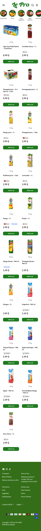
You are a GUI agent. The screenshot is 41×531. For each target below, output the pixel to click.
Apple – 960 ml (8, 391)
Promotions (5, 487)
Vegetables (5, 493)
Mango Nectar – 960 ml (11, 261)
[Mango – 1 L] (11, 203)
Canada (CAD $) (7, 504)
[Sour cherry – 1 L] (11, 419)
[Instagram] (7, 469)
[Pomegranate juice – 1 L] (30, 74)
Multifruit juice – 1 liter (10, 175)
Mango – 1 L (7, 218)
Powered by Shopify (8, 525)
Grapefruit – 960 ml (28, 304)
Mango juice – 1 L (9, 132)
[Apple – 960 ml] (11, 376)
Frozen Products (26, 497)
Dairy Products (25, 490)
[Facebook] (3, 469)
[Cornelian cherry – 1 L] (30, 31)
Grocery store (25, 487)
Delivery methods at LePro (10, 480)
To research (5, 473)
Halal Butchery (6, 497)
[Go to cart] (37, 5)
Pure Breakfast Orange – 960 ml (29, 392)
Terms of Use (25, 473)
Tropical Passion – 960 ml (10, 349)
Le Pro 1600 (18, 522)
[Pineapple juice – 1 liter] (30, 117)
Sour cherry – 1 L (8, 434)
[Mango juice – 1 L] (11, 117)
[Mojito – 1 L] (30, 203)
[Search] (32, 5)
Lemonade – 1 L (27, 175)
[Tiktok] (10, 469)
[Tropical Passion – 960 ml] (11, 332)
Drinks (23, 493)
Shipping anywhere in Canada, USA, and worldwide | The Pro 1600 (29, 479)
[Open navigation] (3, 5)
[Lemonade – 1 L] (30, 160)
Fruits (3, 490)
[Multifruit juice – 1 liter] (11, 160)
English (19, 504)
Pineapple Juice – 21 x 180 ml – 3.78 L (10, 90)
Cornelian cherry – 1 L (29, 46)
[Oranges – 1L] (11, 289)
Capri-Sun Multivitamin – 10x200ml (11, 48)
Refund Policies (7, 477)
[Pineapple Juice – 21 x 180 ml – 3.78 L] (11, 74)
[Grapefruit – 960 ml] (30, 289)
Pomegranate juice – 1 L (30, 89)
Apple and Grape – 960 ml (30, 349)
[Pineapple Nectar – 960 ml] (30, 246)
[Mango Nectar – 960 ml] (11, 246)
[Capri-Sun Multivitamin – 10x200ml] (11, 31)
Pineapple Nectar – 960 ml (28, 262)
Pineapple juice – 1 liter (30, 132)
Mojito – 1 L (26, 218)
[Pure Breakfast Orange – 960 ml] (30, 376)
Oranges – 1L (7, 304)
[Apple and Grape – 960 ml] (30, 332)
